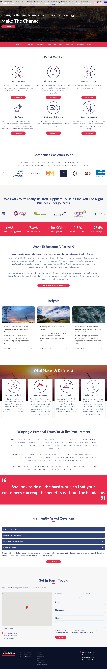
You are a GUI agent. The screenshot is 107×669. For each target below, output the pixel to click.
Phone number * (61, 610)
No (53, 4)
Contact (89, 44)
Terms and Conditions (43, 664)
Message (58, 618)
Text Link (5, 307)
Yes (105, 2)
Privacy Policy (41, 662)
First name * (59, 594)
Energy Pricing (52, 44)
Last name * (85, 594)
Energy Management (26, 654)
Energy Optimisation (26, 656)
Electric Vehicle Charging (66, 44)
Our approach (29, 44)
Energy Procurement (26, 652)
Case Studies (80, 44)
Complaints (40, 660)
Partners (39, 654)
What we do (19, 44)
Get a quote (8, 26)
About (39, 652)
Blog (38, 658)
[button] (53, 529)
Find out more (18, 97)
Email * (57, 602)
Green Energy (40, 44)
